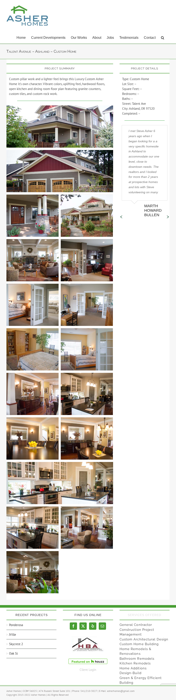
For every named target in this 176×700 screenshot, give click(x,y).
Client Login (88, 670)
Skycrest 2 (16, 644)
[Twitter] (83, 626)
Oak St (13, 653)
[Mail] (102, 626)
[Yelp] (92, 626)
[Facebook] (73, 626)
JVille (12, 635)
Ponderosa (16, 625)
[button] (162, 37)
